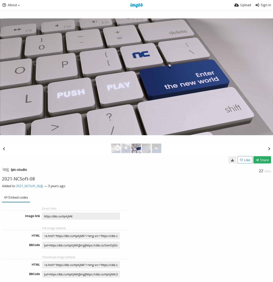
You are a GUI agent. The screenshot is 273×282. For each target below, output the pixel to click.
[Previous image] (4, 149)
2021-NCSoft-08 (18, 179)
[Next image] (269, 149)
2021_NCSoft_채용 (29, 186)
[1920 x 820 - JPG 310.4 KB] (232, 159)
